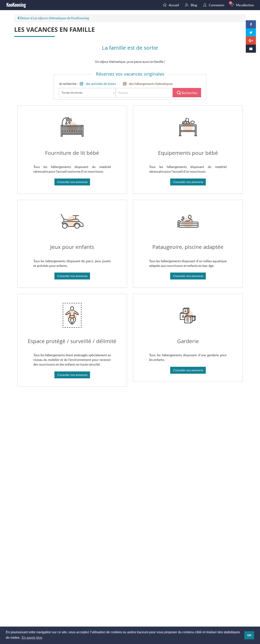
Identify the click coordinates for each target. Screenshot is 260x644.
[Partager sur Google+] (251, 40)
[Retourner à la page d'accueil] (16, 5)
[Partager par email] (251, 49)
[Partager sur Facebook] (251, 24)
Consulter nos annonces (72, 182)
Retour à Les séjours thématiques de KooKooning (54, 18)
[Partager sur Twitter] (251, 32)
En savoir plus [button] (32, 637)
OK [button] (249, 635)
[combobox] (87, 92)
